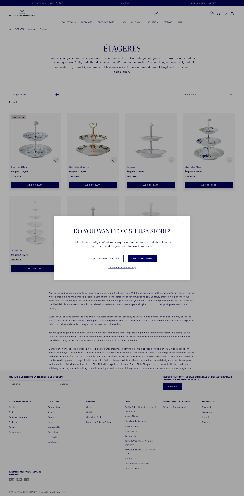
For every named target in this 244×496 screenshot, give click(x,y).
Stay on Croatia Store (105, 259)
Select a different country (122, 268)
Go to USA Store (142, 259)
